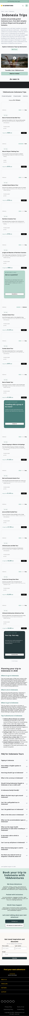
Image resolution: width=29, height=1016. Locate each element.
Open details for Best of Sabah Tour (14, 383)
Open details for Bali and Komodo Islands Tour (14, 478)
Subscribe (14, 958)
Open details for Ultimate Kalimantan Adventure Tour (14, 613)
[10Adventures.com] (7, 6)
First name (5, 946)
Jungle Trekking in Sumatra (11, 742)
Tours (2, 11)
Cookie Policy (20, 1009)
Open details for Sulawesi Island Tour (14, 315)
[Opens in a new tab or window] (2, 1001)
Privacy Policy (8, 1007)
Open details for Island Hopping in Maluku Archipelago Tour (14, 445)
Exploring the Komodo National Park (14, 725)
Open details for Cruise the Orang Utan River (14, 580)
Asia (6, 11)
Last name (18, 946)
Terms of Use (20, 1007)
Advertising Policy (8, 1009)
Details (24, 133)
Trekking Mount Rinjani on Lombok (13, 719)
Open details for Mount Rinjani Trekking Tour (14, 152)
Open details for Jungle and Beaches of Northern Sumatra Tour (14, 253)
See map (5, 115)
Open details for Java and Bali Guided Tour (14, 512)
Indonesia (11, 11)
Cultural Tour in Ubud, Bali (11, 737)
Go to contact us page (14, 284)
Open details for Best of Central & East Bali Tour (14, 118)
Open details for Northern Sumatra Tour (14, 219)
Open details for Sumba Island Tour (14, 349)
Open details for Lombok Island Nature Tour (14, 185)
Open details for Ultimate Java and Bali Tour (14, 546)
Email (3, 951)
